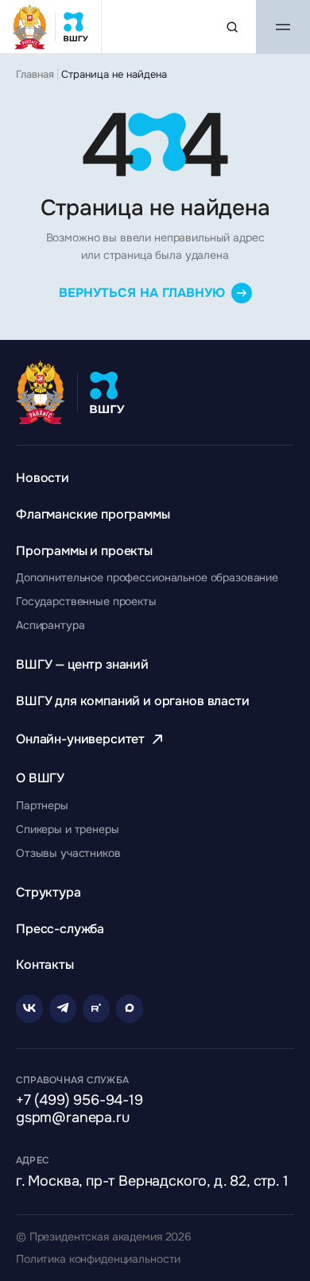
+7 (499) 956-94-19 (79, 1101)
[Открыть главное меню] (283, 27)
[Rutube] (96, 1008)
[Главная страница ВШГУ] (51, 26)
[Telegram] (62, 1008)
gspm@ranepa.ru (72, 1118)
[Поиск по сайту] (232, 27)
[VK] (29, 1008)
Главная (35, 74)
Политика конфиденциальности (98, 1259)
